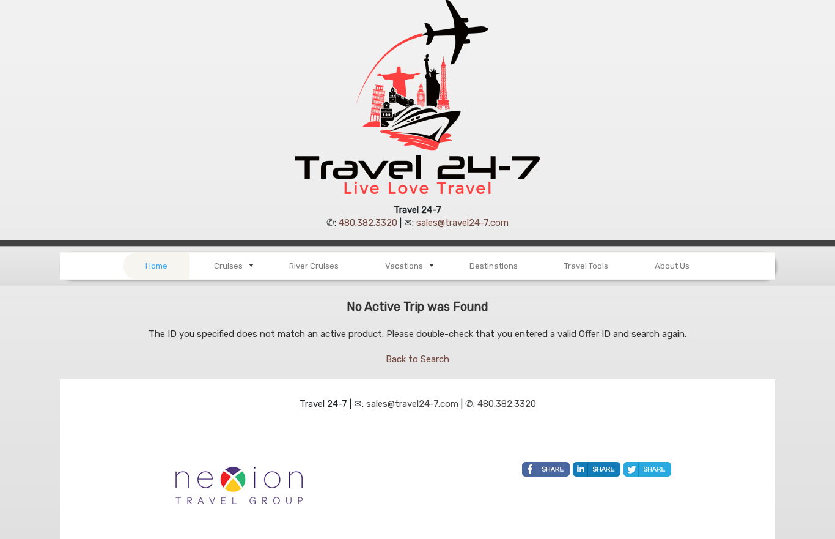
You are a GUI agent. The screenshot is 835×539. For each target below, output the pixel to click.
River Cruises (314, 265)
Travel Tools (586, 265)
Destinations (493, 265)
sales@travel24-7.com (462, 222)
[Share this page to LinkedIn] (596, 469)
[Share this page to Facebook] (546, 469)
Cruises (228, 265)
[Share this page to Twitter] (647, 469)
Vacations (404, 265)
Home (156, 265)
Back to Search (417, 359)
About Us (672, 265)
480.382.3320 (368, 222)
